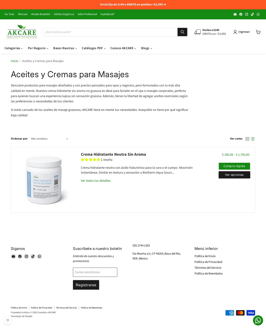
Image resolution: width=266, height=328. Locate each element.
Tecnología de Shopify (21, 316)
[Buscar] (182, 32)
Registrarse (86, 285)
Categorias (13, 48)
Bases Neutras (64, 48)
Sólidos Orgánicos (64, 14)
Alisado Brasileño (40, 14)
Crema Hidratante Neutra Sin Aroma (113, 154)
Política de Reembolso (209, 273)
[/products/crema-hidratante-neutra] (43, 180)
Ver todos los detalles (96, 180)
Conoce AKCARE (122, 48)
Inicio (14, 61)
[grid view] (247, 138)
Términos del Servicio (208, 268)
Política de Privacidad (208, 262)
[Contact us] (258, 320)
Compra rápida (234, 166)
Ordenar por (19, 138)
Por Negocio (37, 48)
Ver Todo (9, 14)
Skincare (23, 14)
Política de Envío (205, 256)
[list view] (252, 138)
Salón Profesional (87, 14)
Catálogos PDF (93, 48)
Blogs (145, 48)
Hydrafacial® (107, 14)
